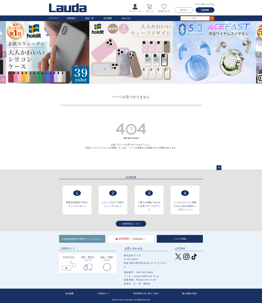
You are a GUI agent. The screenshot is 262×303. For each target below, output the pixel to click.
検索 (212, 18)
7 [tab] (134, 86)
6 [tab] (132, 86)
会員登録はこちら (131, 223)
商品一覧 (89, 18)
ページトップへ (219, 167)
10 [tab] (140, 86)
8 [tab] (136, 86)
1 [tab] (121, 86)
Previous (4, 54)
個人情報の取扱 (189, 293)
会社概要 (107, 18)
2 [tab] (123, 86)
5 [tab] (130, 86)
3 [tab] (126, 86)
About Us (126, 18)
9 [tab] (138, 86)
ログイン (184, 10)
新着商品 (71, 18)
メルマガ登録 (179, 239)
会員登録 (205, 10)
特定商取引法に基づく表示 (146, 293)
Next (258, 54)
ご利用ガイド (103, 293)
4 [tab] (128, 86)
